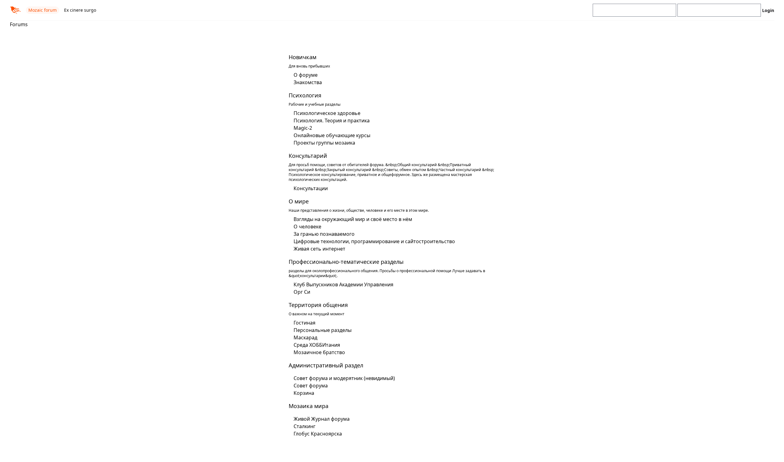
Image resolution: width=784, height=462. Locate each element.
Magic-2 (303, 128)
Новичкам (302, 57)
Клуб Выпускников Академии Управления (343, 284)
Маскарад (305, 337)
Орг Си (302, 291)
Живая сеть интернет (319, 248)
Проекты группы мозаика (324, 142)
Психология (305, 95)
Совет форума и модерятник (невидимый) (344, 378)
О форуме (306, 75)
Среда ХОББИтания (317, 344)
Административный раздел (326, 365)
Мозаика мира (308, 406)
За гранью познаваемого (324, 234)
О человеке (307, 226)
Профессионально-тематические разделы (346, 261)
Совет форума (311, 385)
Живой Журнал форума (322, 418)
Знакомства (308, 82)
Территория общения (318, 305)
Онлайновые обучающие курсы (332, 135)
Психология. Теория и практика (332, 120)
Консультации (311, 188)
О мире (299, 201)
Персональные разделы (322, 330)
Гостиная (304, 322)
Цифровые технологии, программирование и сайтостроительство (374, 241)
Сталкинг (304, 426)
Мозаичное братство (319, 352)
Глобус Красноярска (318, 433)
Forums (19, 24)
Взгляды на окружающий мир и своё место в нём (353, 219)
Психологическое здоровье (327, 113)
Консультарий (308, 155)
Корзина (304, 393)
